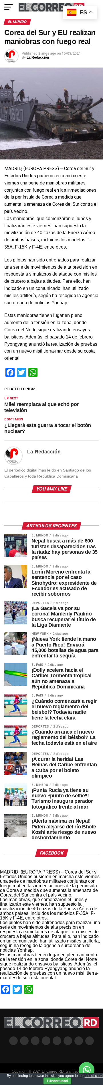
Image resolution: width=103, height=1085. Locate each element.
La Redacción (38, 57)
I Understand (57, 1081)
